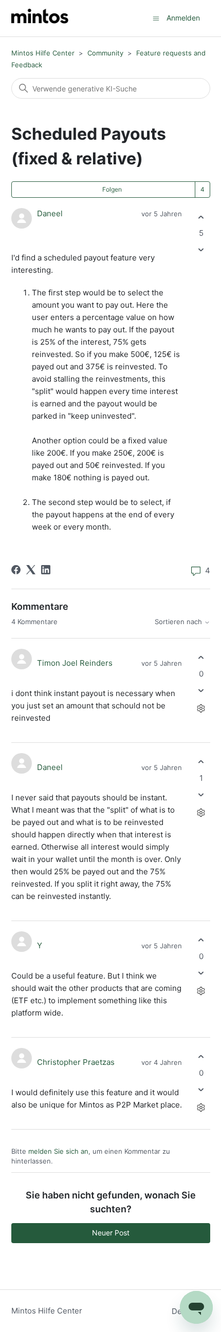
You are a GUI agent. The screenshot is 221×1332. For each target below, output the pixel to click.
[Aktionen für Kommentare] (201, 708)
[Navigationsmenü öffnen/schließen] (156, 17)
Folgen (112, 189)
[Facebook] (16, 569)
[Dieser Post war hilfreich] (201, 217)
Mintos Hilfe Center (43, 53)
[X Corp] (30, 569)
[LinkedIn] (45, 569)
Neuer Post (111, 1232)
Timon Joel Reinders (75, 663)
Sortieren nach (179, 622)
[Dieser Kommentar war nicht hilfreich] (201, 690)
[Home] (39, 18)
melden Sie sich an (58, 1151)
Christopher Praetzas (76, 1062)
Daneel (50, 213)
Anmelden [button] (183, 17)
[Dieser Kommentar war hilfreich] (201, 658)
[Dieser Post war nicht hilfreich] (201, 250)
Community (105, 53)
